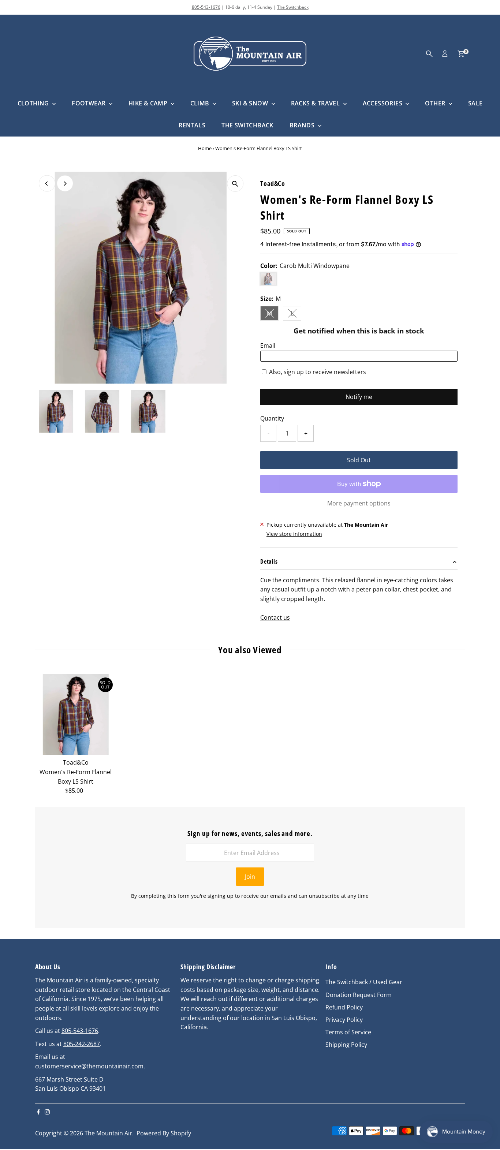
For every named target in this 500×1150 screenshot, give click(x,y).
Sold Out (359, 460)
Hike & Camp (148, 103)
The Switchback (293, 7)
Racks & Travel (316, 103)
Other (436, 103)
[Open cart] (461, 54)
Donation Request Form (358, 995)
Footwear (89, 103)
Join (250, 877)
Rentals (192, 125)
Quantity (272, 418)
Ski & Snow (250, 103)
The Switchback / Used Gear (363, 982)
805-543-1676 (206, 7)
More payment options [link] (359, 503)
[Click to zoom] (235, 183)
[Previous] (47, 183)
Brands (303, 125)
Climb (200, 103)
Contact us (275, 617)
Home (205, 148)
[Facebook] (38, 1112)
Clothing (34, 103)
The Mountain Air (108, 1133)
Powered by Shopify (164, 1133)
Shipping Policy (346, 1045)
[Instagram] (47, 1112)
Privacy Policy (344, 1020)
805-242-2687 (81, 1044)
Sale (475, 103)
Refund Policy (344, 1007)
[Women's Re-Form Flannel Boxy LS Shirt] (75, 714)
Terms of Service (348, 1032)
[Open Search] (429, 54)
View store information (294, 534)
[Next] (65, 183)
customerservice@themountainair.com (89, 1066)
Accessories (383, 103)
